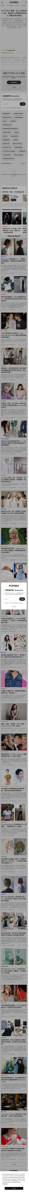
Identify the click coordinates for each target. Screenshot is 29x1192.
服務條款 (17, 603)
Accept (14, 1188)
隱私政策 (21, 603)
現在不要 (14, 606)
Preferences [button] (5, 1183)
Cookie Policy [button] (15, 1180)
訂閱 (22, 599)
